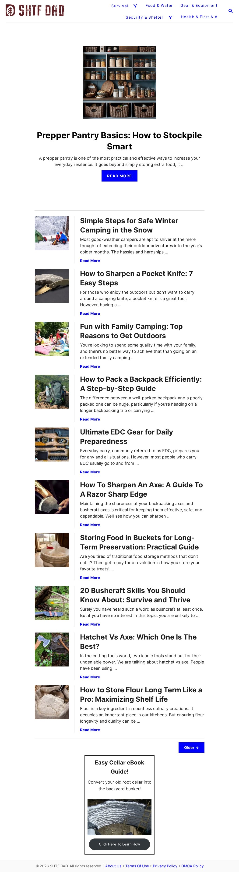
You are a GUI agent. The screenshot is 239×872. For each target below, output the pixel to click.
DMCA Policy (192, 866)
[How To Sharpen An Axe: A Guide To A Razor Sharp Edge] (52, 497)
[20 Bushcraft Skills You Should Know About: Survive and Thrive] (52, 603)
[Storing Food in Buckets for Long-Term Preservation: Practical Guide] (52, 550)
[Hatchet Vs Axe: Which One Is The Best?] (52, 650)
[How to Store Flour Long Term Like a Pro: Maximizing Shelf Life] (52, 702)
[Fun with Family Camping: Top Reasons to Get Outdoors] (52, 339)
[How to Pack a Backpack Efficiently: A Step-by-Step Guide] (52, 392)
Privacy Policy (165, 866)
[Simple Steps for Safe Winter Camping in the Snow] (52, 233)
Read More (121, 177)
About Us (113, 866)
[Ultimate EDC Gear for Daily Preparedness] (52, 444)
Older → (191, 747)
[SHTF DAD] (35, 11)
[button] (119, 844)
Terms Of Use (137, 866)
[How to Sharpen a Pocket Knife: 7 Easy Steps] (52, 286)
